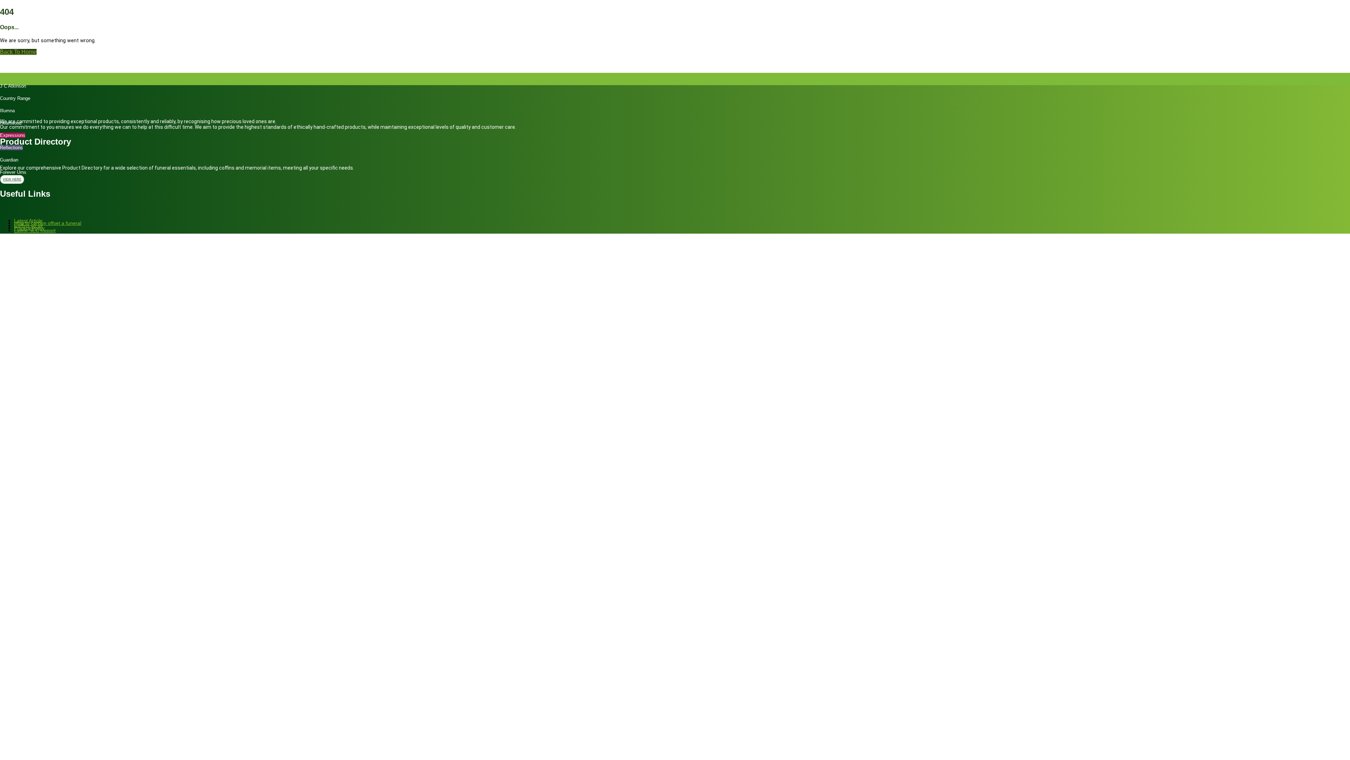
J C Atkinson (13, 86)
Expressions (12, 135)
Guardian (9, 160)
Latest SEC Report (35, 230)
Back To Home (18, 52)
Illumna (7, 110)
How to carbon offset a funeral (47, 223)
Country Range (15, 98)
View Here (12, 179)
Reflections (11, 147)
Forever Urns (13, 172)
